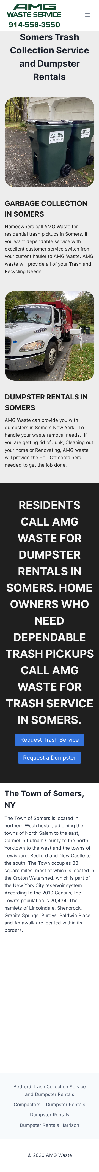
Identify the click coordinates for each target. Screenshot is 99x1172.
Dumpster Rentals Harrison (49, 1125)
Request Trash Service (49, 739)
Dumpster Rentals (65, 1104)
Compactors (27, 1104)
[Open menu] (87, 15)
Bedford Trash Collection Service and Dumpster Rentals (49, 1090)
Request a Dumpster (49, 757)
